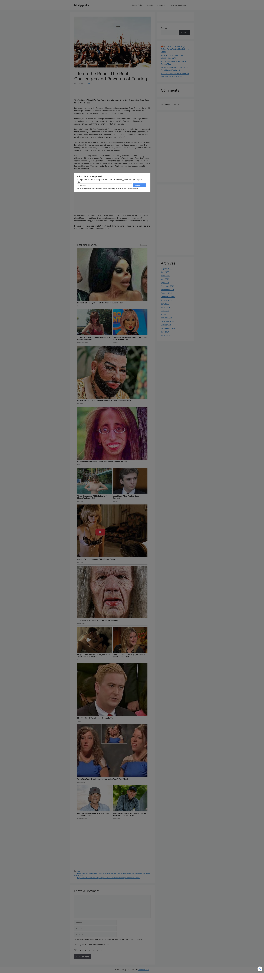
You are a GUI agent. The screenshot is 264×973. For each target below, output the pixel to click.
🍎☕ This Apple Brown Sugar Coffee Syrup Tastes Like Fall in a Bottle (175, 49)
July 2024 (165, 332)
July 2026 (165, 272)
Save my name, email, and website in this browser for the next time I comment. (109, 939)
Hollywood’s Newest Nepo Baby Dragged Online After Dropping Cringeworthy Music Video (108, 878)
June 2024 (165, 335)
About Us (150, 5)
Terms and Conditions (178, 5)
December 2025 (167, 286)
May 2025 (165, 311)
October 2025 (166, 293)
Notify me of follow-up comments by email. (94, 945)
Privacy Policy (137, 5)
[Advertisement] (175, 147)
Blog (78, 871)
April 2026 (165, 283)
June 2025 (165, 307)
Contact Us (161, 5)
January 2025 (166, 318)
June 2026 (165, 276)
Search (164, 28)
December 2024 (167, 321)
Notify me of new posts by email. (89, 950)
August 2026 (166, 269)
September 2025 (168, 297)
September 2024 (168, 328)
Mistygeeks (81, 5)
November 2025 (167, 290)
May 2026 (165, 279)
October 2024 (166, 325)
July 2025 (165, 304)
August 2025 (166, 300)
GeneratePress (143, 970)
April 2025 (165, 314)
